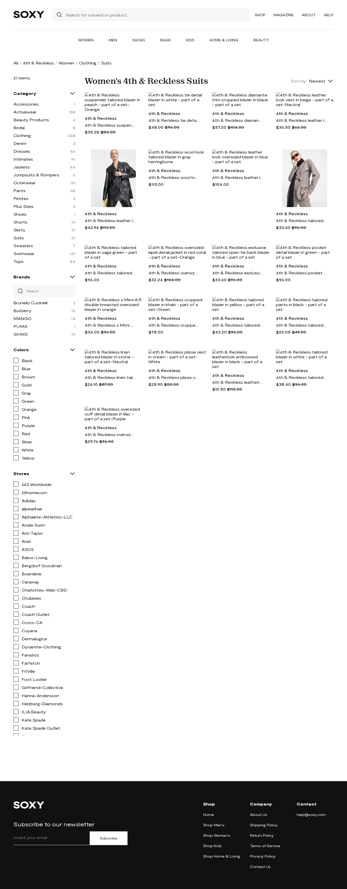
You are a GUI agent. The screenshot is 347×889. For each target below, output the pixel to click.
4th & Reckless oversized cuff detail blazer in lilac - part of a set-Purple (110, 434)
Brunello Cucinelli (30, 302)
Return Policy (262, 835)
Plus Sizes (23, 206)
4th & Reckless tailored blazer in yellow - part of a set (237, 325)
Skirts (19, 229)
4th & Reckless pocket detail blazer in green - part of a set (301, 272)
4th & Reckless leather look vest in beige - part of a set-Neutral (301, 120)
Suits (18, 237)
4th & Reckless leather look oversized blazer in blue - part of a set (237, 177)
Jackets (21, 166)
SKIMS (20, 334)
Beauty (261, 40)
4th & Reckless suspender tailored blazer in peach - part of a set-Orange (110, 125)
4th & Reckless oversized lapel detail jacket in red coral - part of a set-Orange (173, 272)
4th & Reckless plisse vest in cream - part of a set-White (173, 377)
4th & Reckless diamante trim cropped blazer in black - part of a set (237, 120)
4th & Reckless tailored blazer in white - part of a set (301, 377)
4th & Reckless (38, 62)
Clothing (87, 62)
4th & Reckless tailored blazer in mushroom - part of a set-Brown (301, 220)
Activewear (25, 111)
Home (208, 814)
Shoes (138, 40)
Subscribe (108, 838)
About (309, 15)
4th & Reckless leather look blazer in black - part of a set (110, 220)
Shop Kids (212, 846)
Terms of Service (265, 846)
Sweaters (23, 245)
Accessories (26, 104)
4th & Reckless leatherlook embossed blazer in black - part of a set (237, 382)
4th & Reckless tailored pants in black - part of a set (301, 325)
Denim (19, 143)
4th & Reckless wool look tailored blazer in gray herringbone (173, 177)
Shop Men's (214, 825)
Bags (165, 40)
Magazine (284, 15)
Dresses (21, 151)
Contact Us (260, 866)
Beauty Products (31, 119)
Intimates (23, 159)
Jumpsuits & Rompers (36, 174)
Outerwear (24, 182)
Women (85, 40)
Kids (190, 40)
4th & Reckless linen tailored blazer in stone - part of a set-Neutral (110, 377)
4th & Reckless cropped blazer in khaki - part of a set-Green (173, 325)
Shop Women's (216, 835)
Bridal (19, 127)
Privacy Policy (263, 856)
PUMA (20, 326)
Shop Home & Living (221, 856)
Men (113, 40)
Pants (19, 190)
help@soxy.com (311, 814)
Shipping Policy (264, 825)
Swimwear (23, 253)
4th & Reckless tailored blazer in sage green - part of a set (110, 272)
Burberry (22, 310)
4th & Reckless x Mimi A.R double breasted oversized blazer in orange (110, 325)
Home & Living (224, 40)
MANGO (22, 318)
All (15, 62)
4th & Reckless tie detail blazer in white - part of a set (173, 120)
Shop (260, 15)
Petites (20, 198)
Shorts (20, 222)
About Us (258, 814)
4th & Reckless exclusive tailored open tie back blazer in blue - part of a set (237, 272)
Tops (18, 261)
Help (329, 15)
